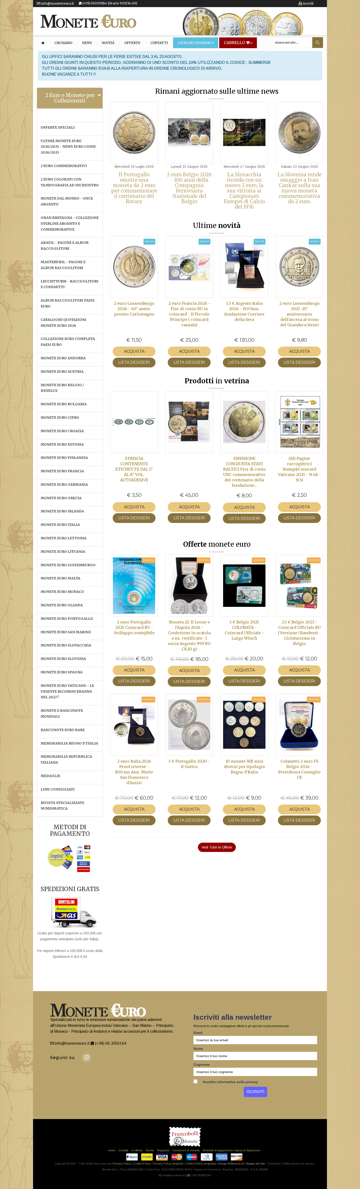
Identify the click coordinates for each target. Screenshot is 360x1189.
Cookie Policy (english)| (201, 1163)
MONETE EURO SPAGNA (62, 672)
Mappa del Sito (255, 1163)
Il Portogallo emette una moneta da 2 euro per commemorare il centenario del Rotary (134, 187)
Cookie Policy (142, 1163)
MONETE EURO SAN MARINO (66, 632)
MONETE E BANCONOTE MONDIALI (62, 713)
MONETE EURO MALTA (60, 578)
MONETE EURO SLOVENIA (63, 659)
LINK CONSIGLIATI (58, 789)
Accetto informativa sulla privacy (230, 1082)
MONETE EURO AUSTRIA (62, 371)
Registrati (163, 1150)
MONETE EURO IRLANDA (62, 511)
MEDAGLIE (50, 776)
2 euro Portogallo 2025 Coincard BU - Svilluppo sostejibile (134, 627)
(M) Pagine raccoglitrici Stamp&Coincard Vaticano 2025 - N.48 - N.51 (299, 469)
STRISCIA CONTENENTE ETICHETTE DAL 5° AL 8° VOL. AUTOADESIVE (134, 469)
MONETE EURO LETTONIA (63, 538)
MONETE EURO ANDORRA (63, 358)
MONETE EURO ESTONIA (62, 444)
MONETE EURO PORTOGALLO (67, 618)
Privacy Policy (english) (168, 1163)
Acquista (134, 351)
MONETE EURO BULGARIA (64, 404)
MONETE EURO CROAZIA (62, 431)
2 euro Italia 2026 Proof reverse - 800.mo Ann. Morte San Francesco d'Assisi (134, 772)
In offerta (137, 1150)
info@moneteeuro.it (57, 3)
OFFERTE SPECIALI (58, 127)
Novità (108, 43)
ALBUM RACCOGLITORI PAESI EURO (68, 303)
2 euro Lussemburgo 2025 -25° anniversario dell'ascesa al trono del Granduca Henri (299, 314)
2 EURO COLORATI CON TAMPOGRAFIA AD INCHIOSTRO (70, 182)
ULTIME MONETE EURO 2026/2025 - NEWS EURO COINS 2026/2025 (68, 147)
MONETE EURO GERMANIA (64, 484)
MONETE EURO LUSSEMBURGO (68, 565)
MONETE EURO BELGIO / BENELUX (62, 388)
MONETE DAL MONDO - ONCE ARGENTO (67, 201)
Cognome (201, 1064)
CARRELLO (238, 43)
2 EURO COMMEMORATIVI (64, 166)
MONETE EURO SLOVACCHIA (66, 645)
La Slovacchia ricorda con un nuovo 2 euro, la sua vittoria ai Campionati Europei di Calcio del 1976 (244, 190)
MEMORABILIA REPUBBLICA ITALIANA (66, 759)
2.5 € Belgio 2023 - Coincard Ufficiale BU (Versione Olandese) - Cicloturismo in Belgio (299, 633)
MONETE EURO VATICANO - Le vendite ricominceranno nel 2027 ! (67, 691)
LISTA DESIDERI (134, 362)
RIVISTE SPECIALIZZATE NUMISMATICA (62, 806)
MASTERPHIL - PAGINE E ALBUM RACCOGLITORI (63, 265)
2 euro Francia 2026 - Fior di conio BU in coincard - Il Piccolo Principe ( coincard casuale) (189, 314)
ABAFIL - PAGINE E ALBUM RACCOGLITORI (64, 245)
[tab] (70, 98)
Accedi (307, 3)
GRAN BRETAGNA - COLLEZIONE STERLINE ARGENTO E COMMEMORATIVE (70, 223)
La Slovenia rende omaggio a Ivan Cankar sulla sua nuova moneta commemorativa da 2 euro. (299, 187)
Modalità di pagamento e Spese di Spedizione (231, 1150)
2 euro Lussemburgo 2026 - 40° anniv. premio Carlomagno (134, 309)
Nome (198, 1049)
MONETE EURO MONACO (62, 591)
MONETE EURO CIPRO (60, 417)
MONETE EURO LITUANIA (63, 551)
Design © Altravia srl (231, 1163)
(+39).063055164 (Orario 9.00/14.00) (109, 3)
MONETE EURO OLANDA (62, 605)
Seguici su (62, 1057)
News (87, 43)
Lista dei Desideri (196, 43)
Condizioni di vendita (186, 1150)
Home (111, 1150)
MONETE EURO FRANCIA (62, 471)
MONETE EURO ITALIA (60, 524)
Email (198, 1033)
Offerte (132, 43)
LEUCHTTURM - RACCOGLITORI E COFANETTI (69, 284)
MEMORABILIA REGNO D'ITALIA (69, 743)
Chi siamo (63, 43)
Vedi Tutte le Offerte (217, 847)
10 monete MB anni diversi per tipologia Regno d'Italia (244, 766)
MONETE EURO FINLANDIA (64, 457)
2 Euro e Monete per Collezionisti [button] (70, 98)
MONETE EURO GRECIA (61, 498)
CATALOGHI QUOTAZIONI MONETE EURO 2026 (63, 322)
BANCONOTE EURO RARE (63, 730)
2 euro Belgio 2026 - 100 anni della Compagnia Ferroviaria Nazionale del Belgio (189, 187)
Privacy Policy (122, 1163)
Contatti (159, 43)
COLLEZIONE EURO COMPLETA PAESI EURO (68, 342)
